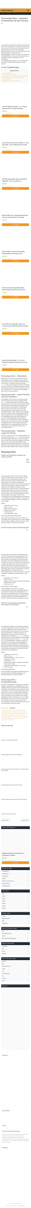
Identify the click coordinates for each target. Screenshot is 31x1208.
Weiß (3, 980)
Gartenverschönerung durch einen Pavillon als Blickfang (14, 799)
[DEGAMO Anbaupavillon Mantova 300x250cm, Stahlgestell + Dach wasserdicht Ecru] (15, 167)
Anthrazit (4, 961)
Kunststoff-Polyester (6, 933)
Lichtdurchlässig (5, 973)
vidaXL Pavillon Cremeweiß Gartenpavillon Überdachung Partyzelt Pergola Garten (13, 252)
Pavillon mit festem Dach (20, 712)
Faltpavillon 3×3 (13, 715)
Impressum (8, 1205)
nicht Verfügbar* (15, 116)
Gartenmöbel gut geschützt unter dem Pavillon (11, 785)
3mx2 (3, 893)
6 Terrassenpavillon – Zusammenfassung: (11, 80)
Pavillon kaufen (5, 708)
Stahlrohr (4, 953)
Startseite (3, 710)
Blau (3, 963)
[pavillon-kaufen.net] (15, 4)
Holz (3, 931)
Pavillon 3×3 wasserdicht (12, 710)
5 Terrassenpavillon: (6, 79)
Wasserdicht (4, 923)
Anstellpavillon (14, 713)
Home (2, 13)
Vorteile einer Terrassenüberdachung (9, 740)
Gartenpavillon (20, 635)
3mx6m (3, 901)
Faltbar (3, 916)
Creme (3, 968)
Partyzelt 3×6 (22, 718)
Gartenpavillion (16, 716)
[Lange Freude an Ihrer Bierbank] (15, 806)
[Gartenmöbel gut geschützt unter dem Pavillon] (15, 777)
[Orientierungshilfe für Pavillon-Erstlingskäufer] (15, 747)
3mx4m (3, 898)
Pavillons (3, 384)
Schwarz (4, 978)
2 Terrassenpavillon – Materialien (9, 74)
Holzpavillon (7, 718)
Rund (3, 920)
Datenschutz (14, 1205)
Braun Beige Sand (6, 966)
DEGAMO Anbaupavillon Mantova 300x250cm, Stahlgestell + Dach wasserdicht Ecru (14, 180)
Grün (3, 971)
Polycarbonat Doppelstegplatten (9, 938)
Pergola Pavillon (22, 713)
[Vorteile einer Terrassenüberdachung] (15, 732)
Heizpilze (17, 437)
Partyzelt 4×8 (12, 719)
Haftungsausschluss (21, 1205)
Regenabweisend (5, 918)
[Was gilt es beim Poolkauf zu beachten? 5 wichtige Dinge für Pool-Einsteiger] (15, 761)
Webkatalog (4, 1125)
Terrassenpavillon (6, 885)
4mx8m (3, 908)
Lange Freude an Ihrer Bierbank (8, 813)
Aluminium (4, 946)
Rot (3, 975)
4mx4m (3, 903)
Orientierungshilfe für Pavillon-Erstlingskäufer (11, 754)
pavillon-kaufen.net (7, 10)
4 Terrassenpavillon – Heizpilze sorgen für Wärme (12, 77)
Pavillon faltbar (4, 715)
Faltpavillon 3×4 (22, 715)
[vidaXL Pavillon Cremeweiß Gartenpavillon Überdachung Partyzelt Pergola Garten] (15, 239)
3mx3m (3, 896)
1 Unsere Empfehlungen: (7, 73)
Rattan (3, 951)
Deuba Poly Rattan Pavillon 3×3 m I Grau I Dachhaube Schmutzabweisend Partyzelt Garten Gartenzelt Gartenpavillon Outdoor (14, 361)
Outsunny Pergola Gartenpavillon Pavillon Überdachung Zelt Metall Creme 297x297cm (13, 288)
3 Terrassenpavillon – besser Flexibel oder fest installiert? (14, 76)
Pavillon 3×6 (10, 712)
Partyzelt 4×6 (4, 719)
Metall (3, 936)
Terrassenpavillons (5, 713)
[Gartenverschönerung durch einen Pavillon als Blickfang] (15, 791)
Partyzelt (4, 878)
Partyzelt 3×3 (14, 718)
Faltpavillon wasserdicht (6, 716)
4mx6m (3, 905)
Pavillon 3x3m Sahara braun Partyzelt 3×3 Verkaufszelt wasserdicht (13, 854)
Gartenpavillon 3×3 (25, 820)
